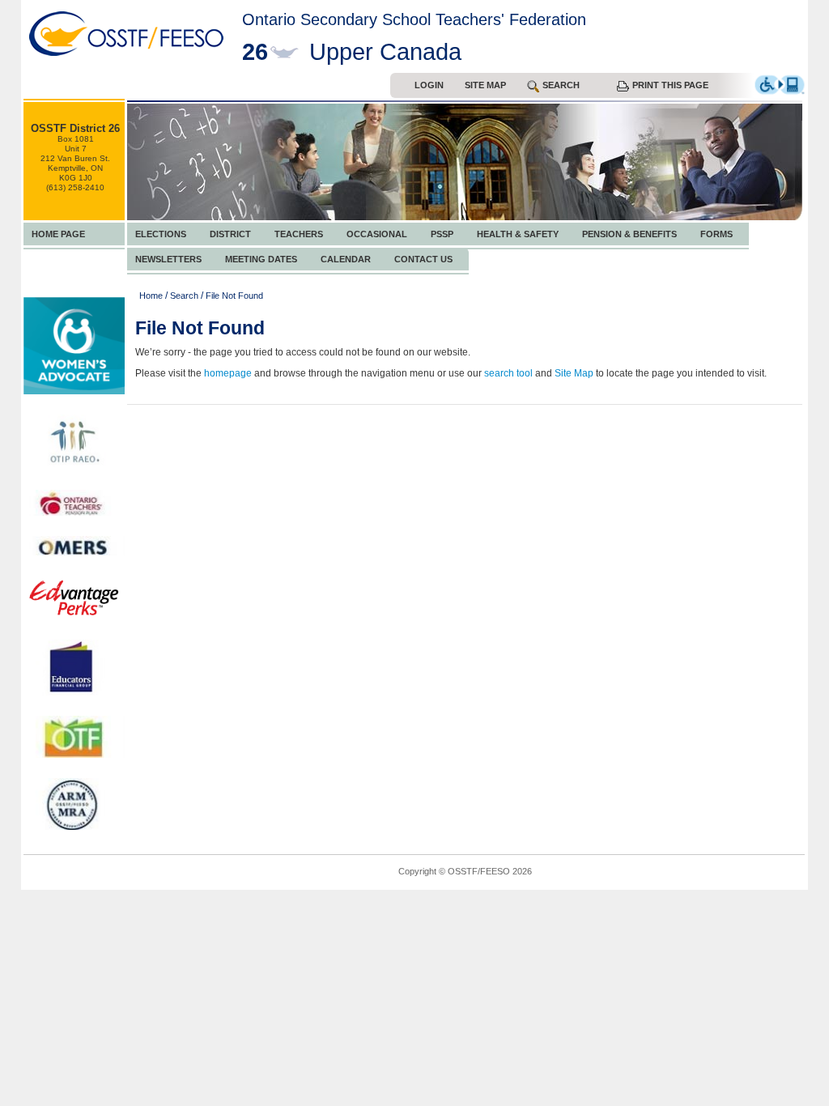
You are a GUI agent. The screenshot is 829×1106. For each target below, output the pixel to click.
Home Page (58, 234)
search (561, 85)
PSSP (442, 234)
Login (429, 85)
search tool (508, 373)
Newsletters (168, 259)
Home (151, 295)
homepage (228, 373)
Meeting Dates (261, 259)
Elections (160, 234)
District (230, 234)
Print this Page (670, 85)
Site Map (485, 85)
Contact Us (423, 259)
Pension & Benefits (629, 234)
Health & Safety (518, 234)
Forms (716, 234)
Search (184, 295)
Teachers (298, 234)
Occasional (376, 234)
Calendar (346, 259)
